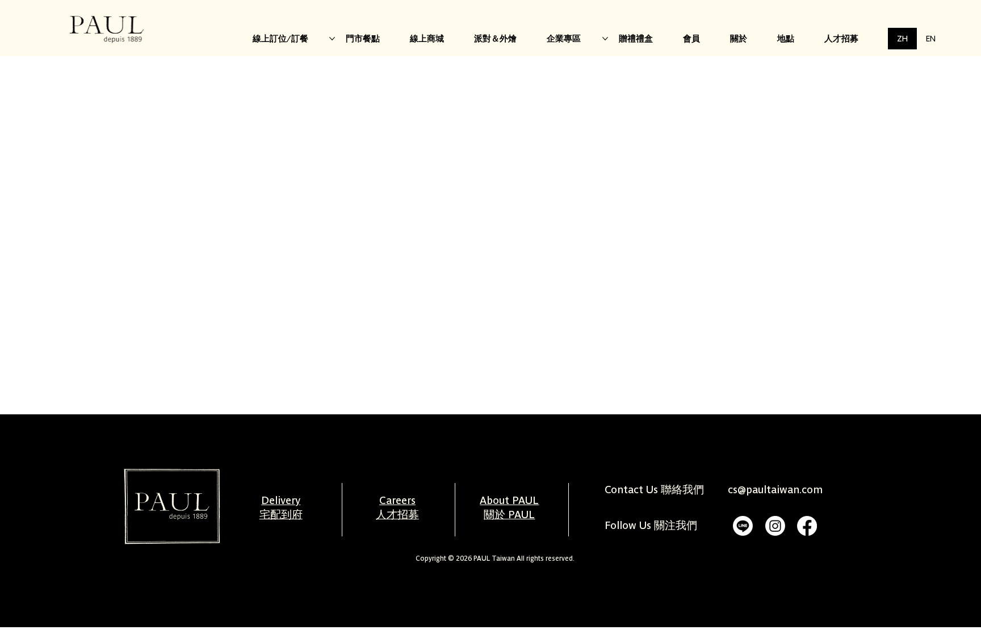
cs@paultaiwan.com (775, 489)
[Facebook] (807, 526)
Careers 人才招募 (397, 507)
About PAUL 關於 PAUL (509, 507)
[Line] (743, 526)
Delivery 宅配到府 (281, 507)
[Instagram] (775, 526)
